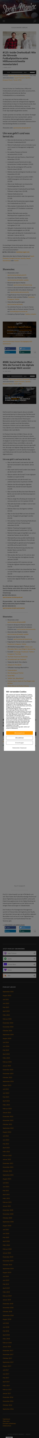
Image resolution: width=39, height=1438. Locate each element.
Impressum (23, 748)
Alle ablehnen (19, 738)
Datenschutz (15, 748)
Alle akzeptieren (19, 733)
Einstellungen (19, 743)
